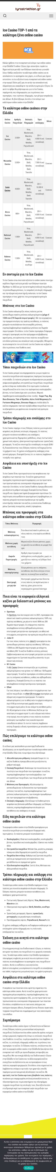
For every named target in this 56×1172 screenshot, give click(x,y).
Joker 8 (32, 641)
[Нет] (52, 1155)
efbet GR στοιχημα (32, 694)
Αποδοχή (29, 1168)
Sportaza (12, 615)
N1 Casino (13, 667)
